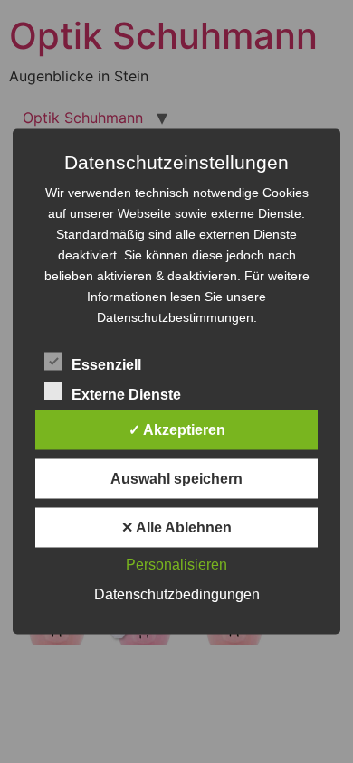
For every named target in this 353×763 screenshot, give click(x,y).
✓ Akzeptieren (177, 430)
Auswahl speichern (176, 478)
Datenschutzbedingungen (177, 594)
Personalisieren (176, 564)
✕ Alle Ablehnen (176, 527)
